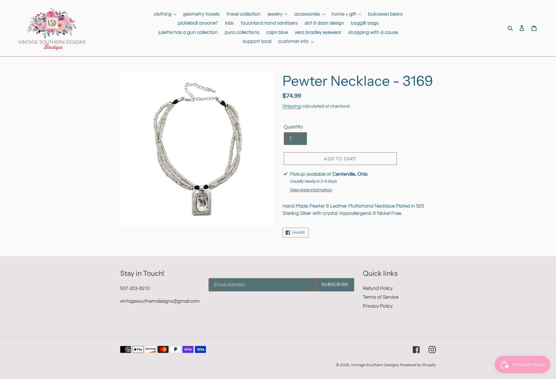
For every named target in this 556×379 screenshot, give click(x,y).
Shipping (291, 106)
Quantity (293, 127)
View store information (311, 190)
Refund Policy (378, 288)
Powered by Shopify (418, 365)
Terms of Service (380, 297)
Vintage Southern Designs (375, 365)
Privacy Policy (378, 306)
